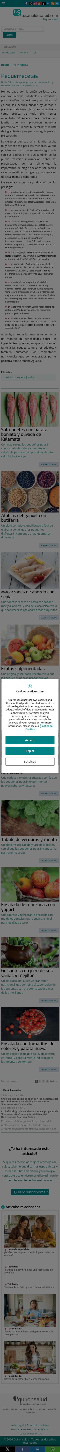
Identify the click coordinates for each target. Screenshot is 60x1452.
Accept (30, 740)
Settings (30, 761)
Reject (30, 751)
